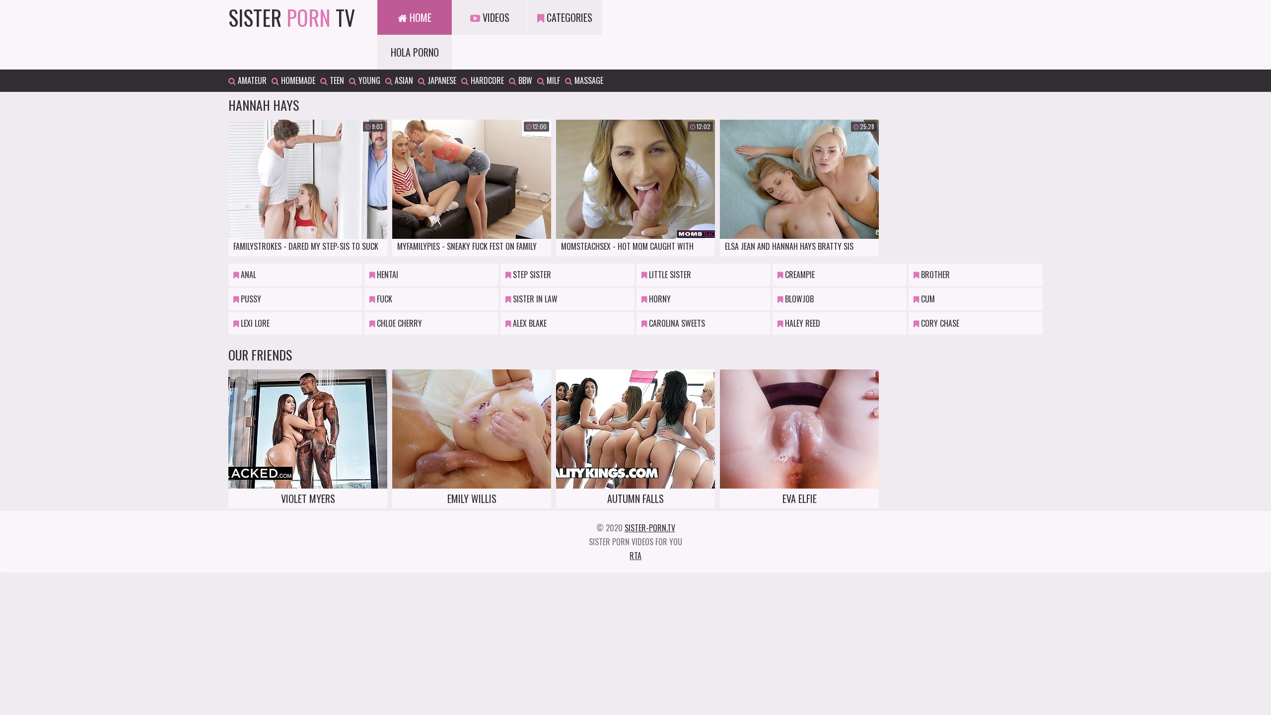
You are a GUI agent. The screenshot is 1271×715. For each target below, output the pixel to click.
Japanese (440, 80)
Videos (494, 17)
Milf (552, 80)
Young (368, 80)
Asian (403, 80)
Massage (587, 80)
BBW (524, 80)
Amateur (251, 80)
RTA (635, 556)
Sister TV (291, 17)
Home (419, 17)
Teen (336, 80)
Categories (568, 17)
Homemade (297, 80)
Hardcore (486, 80)
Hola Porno (415, 52)
